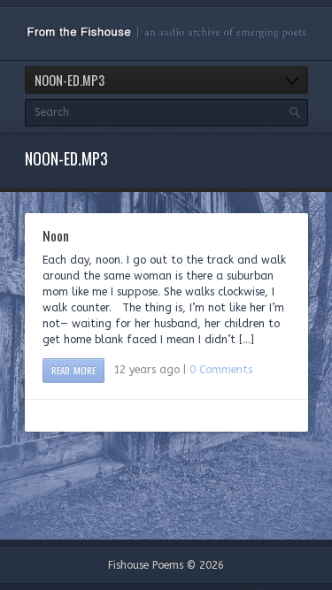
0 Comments (220, 370)
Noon (55, 235)
